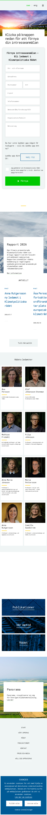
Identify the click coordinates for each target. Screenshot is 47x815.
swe (28, 5)
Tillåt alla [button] (14, 803)
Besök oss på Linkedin (23, 198)
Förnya (23, 181)
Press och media (23, 753)
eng (35, 5)
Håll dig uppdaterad (23, 759)
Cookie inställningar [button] (24, 810)
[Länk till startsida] (18, 5)
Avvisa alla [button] (32, 803)
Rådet (23, 738)
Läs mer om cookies (23, 797)
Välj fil (30, 157)
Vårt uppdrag (23, 733)
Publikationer (23, 743)
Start (23, 728)
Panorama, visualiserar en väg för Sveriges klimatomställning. (22, 697)
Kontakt (23, 748)
